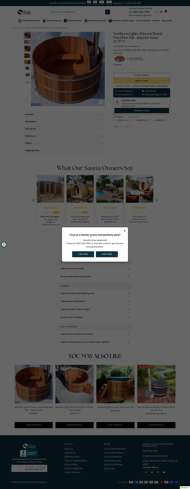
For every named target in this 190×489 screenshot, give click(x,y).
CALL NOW (83, 254)
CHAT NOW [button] (107, 254)
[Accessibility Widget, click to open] (4, 244)
